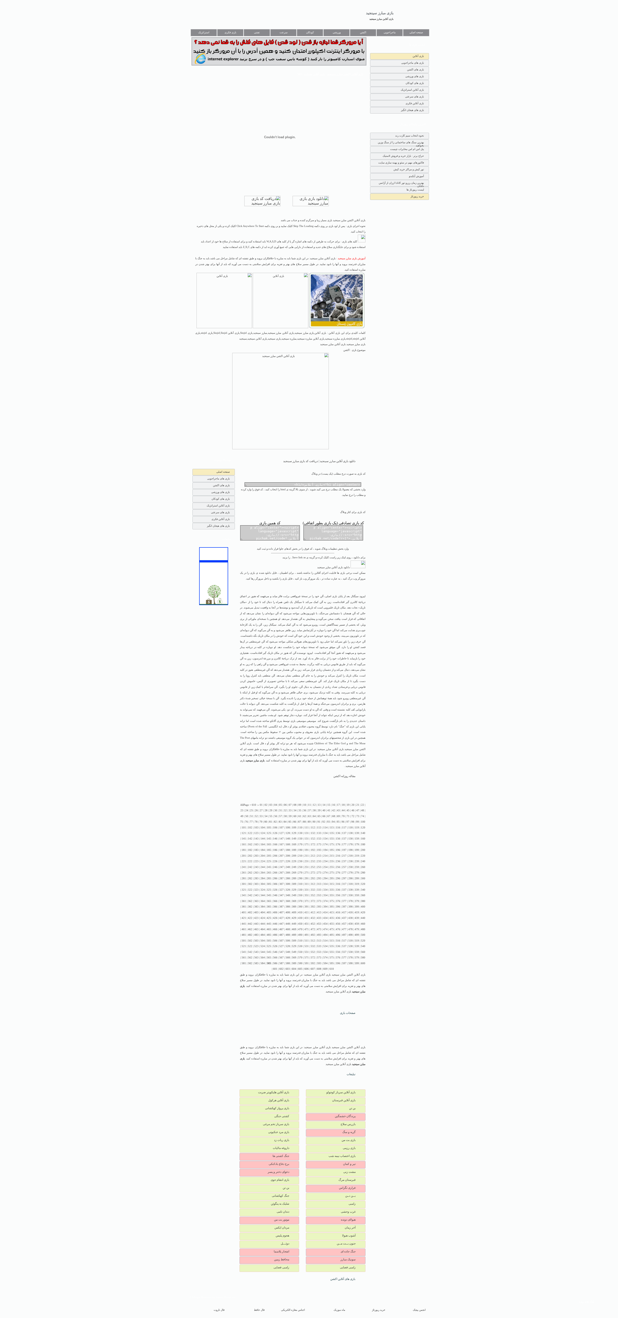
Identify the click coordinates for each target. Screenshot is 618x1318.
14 (324, 805)
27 (261, 810)
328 (288, 889)
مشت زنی (349, 1172)
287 (281, 878)
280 (363, 872)
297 (344, 878)
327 (281, 889)
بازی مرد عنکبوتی (278, 1132)
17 (338, 805)
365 (269, 901)
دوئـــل (285, 1243)
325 (269, 889)
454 (325, 923)
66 (324, 816)
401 (244, 912)
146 (275, 838)
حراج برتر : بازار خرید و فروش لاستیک (403, 155)
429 (294, 918)
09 (299, 805)
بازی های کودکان (415, 83)
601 (275, 969)
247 (281, 867)
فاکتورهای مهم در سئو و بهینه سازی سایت (401, 162)
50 (246, 816)
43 (338, 810)
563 (256, 957)
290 (300, 878)
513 (319, 940)
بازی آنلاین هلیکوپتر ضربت (273, 1092)
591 (306, 963)
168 (288, 844)
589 (294, 963)
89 (309, 821)
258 (350, 867)
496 (338, 935)
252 (313, 867)
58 (285, 816)
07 (290, 805)
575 (332, 957)
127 (281, 833)
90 (314, 821)
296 (338, 878)
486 (275, 935)
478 (350, 929)
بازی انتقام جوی (280, 1179)
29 (270, 810)
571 (306, 957)
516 (338, 940)
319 (357, 884)
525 (269, 946)
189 (294, 850)
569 (294, 957)
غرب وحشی (348, 1211)
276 (338, 872)
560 (363, 952)
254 (325, 867)
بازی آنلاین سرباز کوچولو (341, 1092)
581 (244, 963)
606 (306, 969)
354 (325, 895)
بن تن (352, 1108)
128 (288, 833)
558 (350, 952)
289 (294, 878)
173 (319, 844)
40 (324, 810)
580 (363, 957)
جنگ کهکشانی (280, 1195)
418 (350, 912)
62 (304, 816)
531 (306, 946)
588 (288, 963)
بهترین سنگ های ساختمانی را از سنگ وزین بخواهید (401, 143)
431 (306, 918)
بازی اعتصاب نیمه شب (342, 1156)
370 (300, 901)
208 (288, 855)
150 (300, 838)
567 (281, 957)
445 (269, 923)
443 (256, 923)
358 (350, 895)
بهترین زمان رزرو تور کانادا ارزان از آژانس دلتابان (401, 183)
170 (300, 844)
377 (344, 901)
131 (306, 833)
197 (344, 850)
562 (250, 957)
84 (285, 821)
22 (362, 805)
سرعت (284, 32)
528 (288, 946)
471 (306, 929)
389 (294, 906)
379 (357, 901)
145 (269, 838)
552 (313, 952)
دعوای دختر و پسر (278, 1172)
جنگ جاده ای (348, 1251)
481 (244, 935)
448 (288, 923)
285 (269, 878)
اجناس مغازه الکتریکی (293, 1310)
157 (344, 838)
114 (325, 827)
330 (300, 889)
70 (343, 816)
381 (244, 906)
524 (262, 946)
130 (300, 833)
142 (250, 838)
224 (262, 861)
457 (344, 923)
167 (281, 844)
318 (350, 884)
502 (250, 940)
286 (275, 878)
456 (338, 923)
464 (262, 929)
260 (363, 867)
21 (357, 805)
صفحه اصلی (416, 32)
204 (262, 855)
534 (325, 946)
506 (275, 940)
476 (338, 929)
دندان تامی (283, 1211)
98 (352, 821)
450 (300, 923)
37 (309, 810)
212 (313, 855)
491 (306, 935)
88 (304, 821)
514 (325, 940)
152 (313, 838)
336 (338, 889)
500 (363, 935)
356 (338, 895)
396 (338, 906)
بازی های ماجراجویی (412, 62)
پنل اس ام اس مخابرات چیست (407, 149)
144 (262, 838)
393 (319, 906)
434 (325, 918)
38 (314, 810)
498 (350, 935)
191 (306, 850)
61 (299, 816)
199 (357, 850)
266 (275, 872)
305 (269, 884)
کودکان (310, 32)
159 (357, 838)
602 (281, 969)
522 (250, 946)
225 (269, 861)
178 (350, 844)
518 (350, 940)
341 (244, 895)
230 (300, 861)
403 (256, 912)
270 (300, 872)
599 (357, 963)
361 (244, 901)
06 (285, 805)
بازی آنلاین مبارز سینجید (381, 19)
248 (288, 867)
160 (363, 838)
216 (338, 855)
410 (300, 912)
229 (294, 861)
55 (270, 816)
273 (319, 872)
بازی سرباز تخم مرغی (276, 1124)
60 (295, 816)
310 (300, 884)
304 (262, 884)
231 (306, 861)
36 (304, 810)
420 (363, 912)
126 (275, 833)
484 (262, 935)
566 (275, 957)
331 (306, 889)
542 (250, 952)
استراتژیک (203, 32)
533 (319, 946)
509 (294, 940)
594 (325, 963)
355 (332, 895)
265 (269, 872)
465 (269, 929)
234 (325, 861)
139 (357, 833)
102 (250, 827)
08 (295, 805)
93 (328, 821)
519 (357, 940)
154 (325, 838)
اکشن (363, 32)
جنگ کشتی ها (281, 1156)
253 (319, 867)
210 (300, 855)
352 (313, 895)
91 (318, 821)
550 (300, 952)
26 (256, 810)
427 (281, 918)
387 (281, 906)
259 (357, 867)
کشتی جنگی (281, 1116)
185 (269, 850)
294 (325, 878)
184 (262, 850)
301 (244, 884)
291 (306, 878)
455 (332, 923)
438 (350, 918)
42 (333, 810)
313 (319, 884)
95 (338, 821)
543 (256, 952)
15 (328, 805)
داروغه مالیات (281, 1148)
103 (256, 827)
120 (363, 827)
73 (357, 816)
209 (294, 855)
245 (269, 867)
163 (256, 844)
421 (244, 918)
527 (281, 946)
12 (314, 805)
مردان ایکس (281, 1227)
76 (246, 821)
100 (363, 821)
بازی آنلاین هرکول (278, 1100)
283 (256, 878)
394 (325, 906)
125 (269, 833)
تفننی (257, 32)
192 (313, 850)
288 (288, 878)
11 (309, 805)
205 (269, 855)
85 (289, 821)
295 (332, 878)
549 (294, 952)
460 (363, 923)
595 (332, 963)
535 (332, 946)
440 (363, 918)
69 (338, 816)
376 (338, 901)
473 (319, 929)
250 (300, 867)
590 (300, 963)
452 (313, 923)
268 (288, 872)
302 (250, 884)
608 (319, 969)
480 (363, 929)
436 (338, 918)
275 (332, 872)
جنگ (323, 613)
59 (290, 816)
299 (357, 878)
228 (288, 861)
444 (262, 923)
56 (275, 816)
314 (325, 884)
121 (244, 833)
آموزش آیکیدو (416, 176)
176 (338, 844)
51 (251, 816)
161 (244, 844)
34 (295, 810)
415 (332, 912)
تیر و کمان (349, 1164)
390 (300, 906)
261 (244, 872)
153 (319, 838)
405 (269, 912)
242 (250, 867)
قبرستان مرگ (347, 1179)
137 (344, 833)
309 (294, 884)
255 (332, 867)
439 (357, 918)
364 (262, 901)
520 (363, 940)
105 (269, 827)
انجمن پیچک (419, 1310)
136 (338, 833)
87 (299, 821)
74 (362, 816)
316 (338, 884)
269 (294, 872)
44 (343, 810)
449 (294, 923)
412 (313, 912)
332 (313, 889)
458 (350, 923)
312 (313, 884)
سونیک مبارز (348, 1259)
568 (288, 957)
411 (306, 912)
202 (250, 855)
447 (281, 923)
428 (288, 918)
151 (306, 838)
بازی (334, 596)
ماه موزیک (339, 1310)
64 (314, 816)
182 (250, 850)
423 (256, 918)
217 (344, 855)
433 (319, 918)
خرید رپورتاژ (417, 196)
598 (350, 963)
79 (261, 821)
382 (250, 906)
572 (313, 957)
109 (294, 827)
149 (294, 838)
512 (313, 940)
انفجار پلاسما (281, 1251)
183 (256, 850)
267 (281, 872)
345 (269, 895)
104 (262, 827)
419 (357, 912)
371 (306, 901)
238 (350, 861)
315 (332, 884)
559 (357, 952)
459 (357, 923)
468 (288, 929)
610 (332, 969)
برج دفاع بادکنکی (279, 1164)
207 (281, 855)
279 (357, 872)
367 (281, 901)
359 (357, 895)
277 (344, 872)
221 (244, 861)
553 (319, 952)
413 (319, 912)
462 (250, 929)
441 (244, 923)
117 (344, 827)
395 (332, 906)
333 (319, 889)
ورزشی (337, 32)
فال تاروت (219, 1310)
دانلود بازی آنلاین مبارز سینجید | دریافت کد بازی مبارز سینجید (319, 461)
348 (288, 895)
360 (363, 895)
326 (275, 889)
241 (244, 867)
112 (313, 827)
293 (319, 878)
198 (350, 850)
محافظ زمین (281, 1259)
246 (275, 867)
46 (352, 810)
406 (275, 912)
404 (262, 912)
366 (275, 901)
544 (262, 952)
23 (241, 810)
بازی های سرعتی (414, 96)
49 (241, 816)
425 (269, 918)
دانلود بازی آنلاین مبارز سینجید (334, 567)
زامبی (352, 1203)
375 (332, 901)
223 (256, 861)
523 (256, 946)
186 (275, 850)
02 (266, 805)
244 (262, 867)
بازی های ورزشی (414, 76)
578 (350, 957)
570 (300, 957)
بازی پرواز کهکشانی (277, 1108)
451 (306, 923)
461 (244, 929)
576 (338, 957)
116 (338, 827)
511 (306, 940)
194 (325, 850)
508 (288, 940)
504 (262, 940)
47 (357, 810)
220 (363, 855)
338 (350, 889)
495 (332, 935)
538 (350, 946)
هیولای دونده (348, 1219)
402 (250, 912)
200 (363, 850)
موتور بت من (281, 1219)
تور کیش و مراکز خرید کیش (408, 169)
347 (281, 895)
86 (294, 821)
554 (325, 952)
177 (344, 844)
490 (300, 935)
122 (250, 833)
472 (313, 929)
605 (300, 969)
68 (333, 816)
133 (319, 833)
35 (299, 810)
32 (285, 810)
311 (306, 884)
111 (306, 827)
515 (332, 940)
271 (306, 872)
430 (300, 918)
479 (357, 929)
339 (357, 889)
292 (313, 878)
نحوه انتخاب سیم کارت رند (409, 135)
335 (332, 889)
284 (262, 878)
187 (281, 850)
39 (319, 810)
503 (256, 940)
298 (350, 878)
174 (325, 844)
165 (269, 844)
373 (319, 901)
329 (294, 889)
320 (363, 884)
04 (275, 805)
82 (275, 821)
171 (306, 844)
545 (269, 952)
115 (332, 827)
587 (281, 963)
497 (344, 935)
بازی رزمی (349, 1148)
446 (275, 923)
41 (328, 810)
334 (325, 889)
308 (288, 884)
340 (363, 889)
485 (269, 935)
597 (344, 963)
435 (332, 918)
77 (251, 821)
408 (288, 912)
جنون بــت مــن (346, 1243)
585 (269, 963)
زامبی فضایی (348, 1267)
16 (333, 805)
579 (357, 957)
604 (294, 969)
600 (363, 963)
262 (250, 872)
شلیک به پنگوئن (280, 1203)
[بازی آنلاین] (337, 327)
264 (262, 872)
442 (250, 923)
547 (281, 952)
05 (280, 805)
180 (363, 844)
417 (344, 912)
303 (256, 884)
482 (250, 935)
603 (288, 969)
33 (290, 810)
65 (319, 816)
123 (256, 833)
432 (313, 918)
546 (275, 952)
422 (250, 918)
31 (280, 810)
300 (363, 878)
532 (313, 946)
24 (246, 810)
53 (261, 816)
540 (363, 946)
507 (281, 940)
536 (338, 946)
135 (332, 833)
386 (275, 906)
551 (306, 952)
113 (319, 827)
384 (262, 906)
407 (281, 912)
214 (325, 855)
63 (309, 816)
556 (338, 952)
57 (280, 816)
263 (256, 872)
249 (294, 867)
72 (352, 816)
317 (344, 884)
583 (256, 963)
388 (288, 906)
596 (338, 963)
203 (256, 855)
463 (256, 929)
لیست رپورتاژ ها (415, 189)
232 (313, 861)
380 (363, 901)
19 (348, 805)
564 (262, 957)
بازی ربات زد (281, 1140)
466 (275, 929)
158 (350, 838)
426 (275, 918)
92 (323, 821)
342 (250, 895)
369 (294, 901)
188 (288, 850)
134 (325, 833)
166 (275, 844)
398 (350, 906)
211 (306, 855)
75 (241, 821)
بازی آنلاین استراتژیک (412, 89)
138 (350, 833)
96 (343, 821)
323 (256, 889)
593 (319, 963)
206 (275, 855)
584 (262, 963)
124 (262, 833)
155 (332, 838)
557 (344, 952)
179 (357, 844)
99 (357, 821)
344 (262, 895)
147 (281, 838)
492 (313, 935)
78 (256, 821)
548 (288, 952)
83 (280, 821)
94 (333, 821)
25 (251, 810)
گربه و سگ (349, 1132)
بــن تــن (350, 1195)
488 (288, 935)
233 (319, 861)
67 (328, 816)
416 (338, 912)
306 (275, 884)
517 (344, 940)
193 (319, 850)
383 (256, 906)
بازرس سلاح (348, 1124)
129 (294, 833)
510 (300, 940)
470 (300, 929)
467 (281, 929)
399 (357, 906)
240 (363, 861)
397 (344, 906)
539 (357, 946)
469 (294, 929)
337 (344, 889)
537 (344, 946)
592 (313, 963)
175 (332, 844)
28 (266, 810)
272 (313, 872)
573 (319, 957)
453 (319, 923)
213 (319, 855)
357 (344, 895)
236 (338, 861)
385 (269, 906)
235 (332, 861)
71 (348, 816)
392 (313, 906)
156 (338, 838)
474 (325, 929)
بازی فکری (230, 32)
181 (244, 850)
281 (244, 878)
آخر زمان (350, 1227)
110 (300, 827)
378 (350, 901)
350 (300, 895)
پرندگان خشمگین (345, 1116)
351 (306, 895)
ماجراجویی (390, 32)
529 (294, 946)
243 (256, 867)
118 (350, 827)
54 (266, 816)
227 (281, 861)
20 (352, 805)
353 (319, 895)
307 (281, 884)
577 (344, 957)
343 (256, 895)
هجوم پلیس (282, 1235)
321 (244, 889)
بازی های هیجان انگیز (412, 110)
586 (275, 963)
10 (304, 805)
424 (262, 918)
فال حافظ (259, 1310)
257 (344, 867)
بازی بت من (349, 1140)
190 (300, 850)
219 (357, 855)
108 (288, 827)
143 (256, 838)
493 (319, 935)
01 (261, 805)
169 (294, 844)
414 (325, 912)
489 (294, 935)
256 (338, 867)
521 (244, 946)
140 (363, 833)
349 (294, 895)
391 (306, 906)
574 (325, 957)
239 (357, 861)
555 (332, 952)
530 (300, 946)
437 (344, 918)
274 (325, 872)
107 (281, 827)
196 (338, 850)
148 (288, 838)
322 (250, 889)
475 (332, 929)
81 (270, 821)
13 (319, 805)
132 (313, 833)
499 (357, 935)
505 (269, 940)
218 (350, 855)
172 (313, 844)
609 (325, 969)
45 (348, 810)
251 (306, 867)
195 (332, 850)
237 (344, 861)
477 (344, 929)
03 (270, 805)
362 (250, 901)
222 (250, 861)
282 (250, 878)
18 (343, 805)
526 (275, 946)
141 (244, 838)
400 (363, 906)
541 (244, 952)
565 (269, 957)
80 (265, 821)
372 (313, 901)
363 (256, 901)
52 (256, 816)
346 (275, 895)
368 (288, 901)
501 (244, 940)
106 (275, 827)
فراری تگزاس (347, 1187)
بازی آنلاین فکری (415, 103)
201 (244, 855)
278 (350, 872)
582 (250, 963)
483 (256, 935)
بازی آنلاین (418, 56)
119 (357, 827)
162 (250, 844)
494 (325, 935)
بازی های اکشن (415, 69)
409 (294, 912)
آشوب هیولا (349, 1235)
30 (275, 810)
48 (362, 810)
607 (313, 969)
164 (262, 844)
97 (347, 821)
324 (262, 889)
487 (281, 935)
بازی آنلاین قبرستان (344, 1100)
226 (275, 861)
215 (332, 855)
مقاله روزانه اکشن (344, 776)
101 (244, 827)
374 (325, 901)
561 (244, 957)
